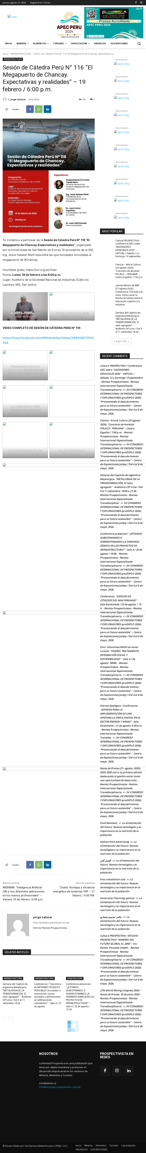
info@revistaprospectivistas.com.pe (60, 1087)
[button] (138, 43)
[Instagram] (141, 3)
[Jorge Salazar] (5, 99)
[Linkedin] (47, 109)
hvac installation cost (112, 879)
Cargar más (120, 341)
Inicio (5, 53)
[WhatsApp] (39, 109)
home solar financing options (117, 898)
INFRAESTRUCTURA (21, 53)
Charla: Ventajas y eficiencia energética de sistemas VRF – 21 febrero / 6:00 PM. (74, 891)
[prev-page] (5, 1018)
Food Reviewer (108, 823)
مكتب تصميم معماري (111, 917)
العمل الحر (105, 860)
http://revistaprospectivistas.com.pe (51, 922)
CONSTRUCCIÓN (74, 978)
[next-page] (11, 1018)
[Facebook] (136, 3)
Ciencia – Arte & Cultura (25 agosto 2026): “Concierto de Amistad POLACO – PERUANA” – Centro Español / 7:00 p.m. (129, 271)
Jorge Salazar (18, 99)
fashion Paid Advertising (114, 841)
